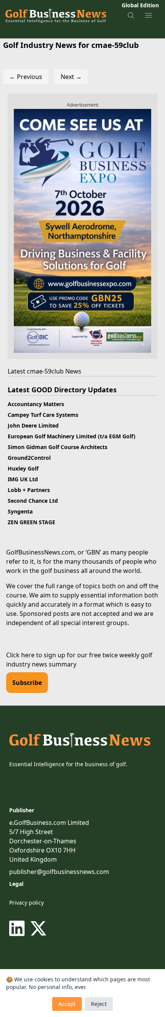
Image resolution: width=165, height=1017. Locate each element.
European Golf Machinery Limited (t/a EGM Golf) (71, 436)
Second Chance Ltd (33, 500)
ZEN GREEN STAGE (31, 522)
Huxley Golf (23, 468)
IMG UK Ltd (23, 479)
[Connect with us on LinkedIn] (18, 928)
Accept (67, 1003)
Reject (99, 1003)
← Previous (25, 76)
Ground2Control (29, 457)
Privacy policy (26, 902)
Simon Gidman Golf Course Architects (57, 447)
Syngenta (20, 511)
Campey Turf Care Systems (43, 414)
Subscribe (27, 682)
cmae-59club (45, 371)
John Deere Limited (33, 425)
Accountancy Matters (36, 404)
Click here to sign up (35, 655)
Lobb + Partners (29, 490)
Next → (71, 76)
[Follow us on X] (38, 928)
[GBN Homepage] (55, 15)
